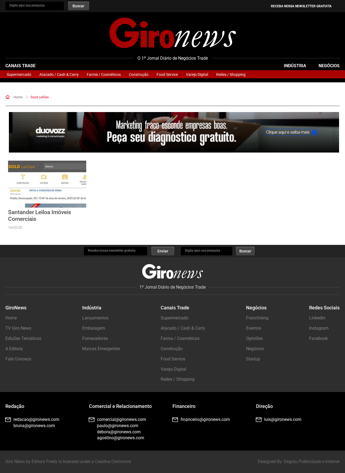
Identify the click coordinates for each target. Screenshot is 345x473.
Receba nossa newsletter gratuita (301, 6)
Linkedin (317, 317)
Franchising (257, 317)
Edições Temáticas (23, 338)
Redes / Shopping (231, 74)
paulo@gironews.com (117, 425)
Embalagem (93, 328)
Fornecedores (95, 338)
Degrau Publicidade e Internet (312, 461)
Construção (139, 74)
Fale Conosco (18, 358)
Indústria (295, 65)
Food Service (167, 74)
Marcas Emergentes (101, 348)
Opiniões (254, 338)
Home (17, 97)
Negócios (329, 65)
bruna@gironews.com (34, 425)
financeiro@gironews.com (205, 419)
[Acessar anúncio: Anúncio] (174, 132)
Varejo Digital (197, 74)
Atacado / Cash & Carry (59, 74)
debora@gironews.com (119, 431)
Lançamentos (95, 317)
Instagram (319, 328)
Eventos (253, 328)
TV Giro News (18, 328)
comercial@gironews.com (121, 419)
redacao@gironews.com (36, 419)
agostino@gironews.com (120, 437)
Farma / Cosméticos (104, 74)
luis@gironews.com (282, 419)
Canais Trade (20, 65)
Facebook (318, 338)
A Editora (14, 348)
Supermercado (19, 74)
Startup (253, 358)
